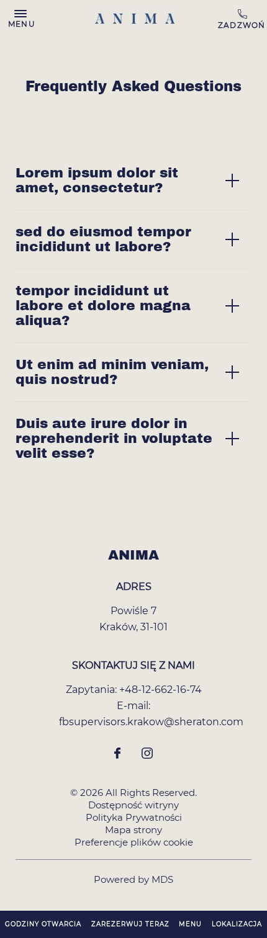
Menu (190, 924)
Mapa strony (133, 830)
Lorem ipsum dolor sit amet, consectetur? (97, 180)
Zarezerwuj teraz (130, 924)
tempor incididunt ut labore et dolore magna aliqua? (103, 306)
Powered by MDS (133, 879)
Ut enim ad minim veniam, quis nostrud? (112, 372)
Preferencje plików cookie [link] (134, 842)
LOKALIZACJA (237, 924)
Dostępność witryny (133, 805)
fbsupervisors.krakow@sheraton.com (151, 722)
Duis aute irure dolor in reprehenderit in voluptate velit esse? (114, 438)
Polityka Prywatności (134, 817)
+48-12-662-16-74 (249, 19)
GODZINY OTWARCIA (43, 924)
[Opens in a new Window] (117, 754)
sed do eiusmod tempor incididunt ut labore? (103, 239)
